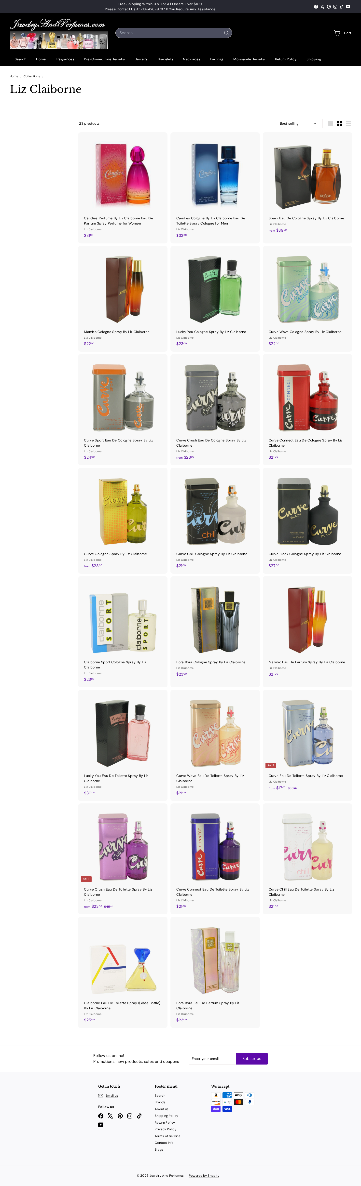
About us (162, 1109)
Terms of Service (167, 1136)
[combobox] (173, 33)
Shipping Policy (166, 1116)
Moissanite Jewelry (249, 59)
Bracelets (165, 59)
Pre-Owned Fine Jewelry (104, 59)
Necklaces (191, 59)
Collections (32, 76)
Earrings (216, 59)
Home (41, 59)
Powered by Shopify (204, 1175)
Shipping (313, 59)
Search (20, 59)
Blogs (159, 1149)
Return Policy (286, 59)
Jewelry (141, 59)
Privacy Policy (165, 1129)
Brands (160, 1102)
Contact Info (164, 1143)
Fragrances (65, 59)
